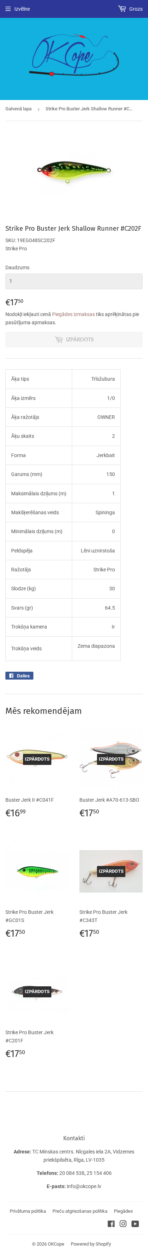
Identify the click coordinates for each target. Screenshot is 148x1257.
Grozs (135, 9)
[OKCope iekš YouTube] (135, 1225)
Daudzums (17, 267)
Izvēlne (22, 9)
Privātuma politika (28, 1211)
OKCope (56, 1244)
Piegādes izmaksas (73, 314)
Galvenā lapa (18, 108)
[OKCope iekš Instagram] (123, 1225)
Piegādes (123, 1211)
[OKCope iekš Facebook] (111, 1225)
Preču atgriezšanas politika (79, 1211)
